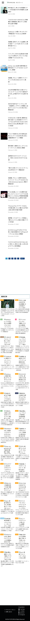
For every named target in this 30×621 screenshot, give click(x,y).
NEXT (22, 258)
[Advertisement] (15, 279)
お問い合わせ (9, 611)
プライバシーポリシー (11, 609)
